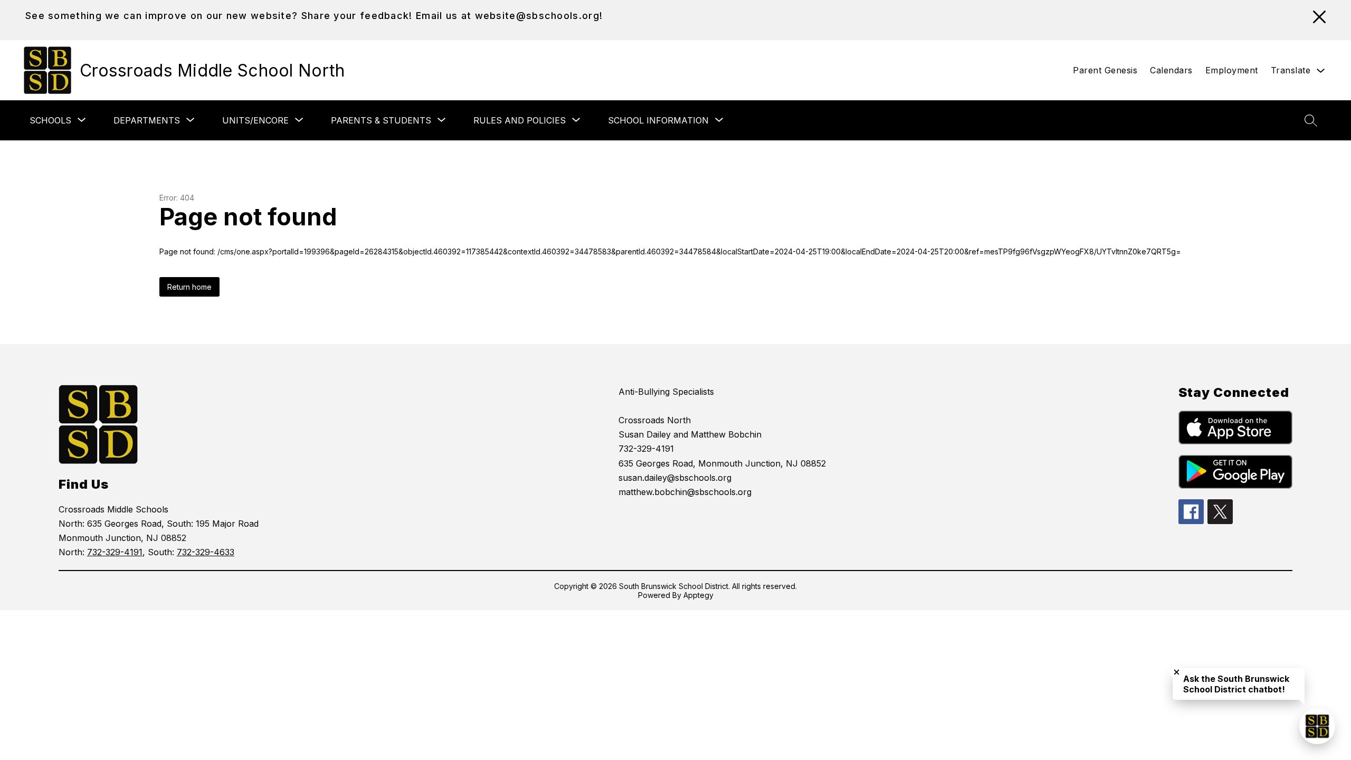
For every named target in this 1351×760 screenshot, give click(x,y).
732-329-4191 (114, 552)
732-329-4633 (205, 552)
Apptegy (698, 595)
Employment (1231, 70)
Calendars (1171, 70)
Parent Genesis (1105, 70)
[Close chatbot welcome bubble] (1176, 672)
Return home (189, 286)
